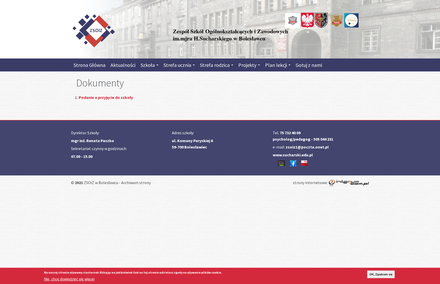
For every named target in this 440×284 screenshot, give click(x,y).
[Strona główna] (93, 29)
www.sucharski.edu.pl (293, 154)
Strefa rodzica (215, 65)
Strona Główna (89, 65)
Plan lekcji (276, 65)
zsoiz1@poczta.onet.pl (307, 147)
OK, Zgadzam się (380, 274)
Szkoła (148, 65)
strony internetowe (310, 182)
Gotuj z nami (309, 65)
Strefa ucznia (177, 65)
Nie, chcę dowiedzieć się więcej (69, 278)
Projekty (247, 65)
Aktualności (123, 65)
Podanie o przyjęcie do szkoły (106, 97)
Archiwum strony (136, 182)
